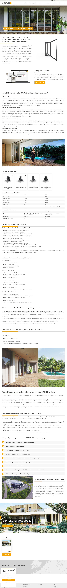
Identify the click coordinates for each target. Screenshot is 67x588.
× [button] (14, 569)
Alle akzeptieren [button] (8, 579)
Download (7, 554)
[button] (8, 585)
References (41, 3)
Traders (9, 0)
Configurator (48, 3)
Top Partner (55, 3)
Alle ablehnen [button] (8, 582)
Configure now (39, 82)
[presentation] (0, 517)
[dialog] (8, 577)
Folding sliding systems (14, 5)
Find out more (7, 525)
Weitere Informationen (11, 577)
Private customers (4, 0)
